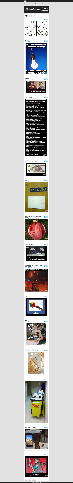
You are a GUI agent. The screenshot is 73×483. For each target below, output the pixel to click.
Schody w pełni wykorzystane (30, 349)
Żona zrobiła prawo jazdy (30, 244)
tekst (31, 16)
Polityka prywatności (37, 482)
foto (28, 16)
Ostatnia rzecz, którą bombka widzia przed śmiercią (33, 217)
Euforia (26, 160)
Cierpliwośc (27, 296)
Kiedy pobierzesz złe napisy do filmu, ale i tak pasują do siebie (33, 266)
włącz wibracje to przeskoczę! (30, 427)
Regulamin (33, 482)
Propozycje (35, 15)
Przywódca (27, 78)
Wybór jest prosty (28, 97)
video (29, 16)
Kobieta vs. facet (28, 19)
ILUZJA (26, 320)
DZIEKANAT (27, 180)
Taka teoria (27, 40)
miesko (29, 41)
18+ (31, 15)
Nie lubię (47, 19)
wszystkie (26, 16)
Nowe (26, 15)
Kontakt (40, 482)
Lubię (44, 19)
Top (29, 15)
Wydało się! (27, 454)
